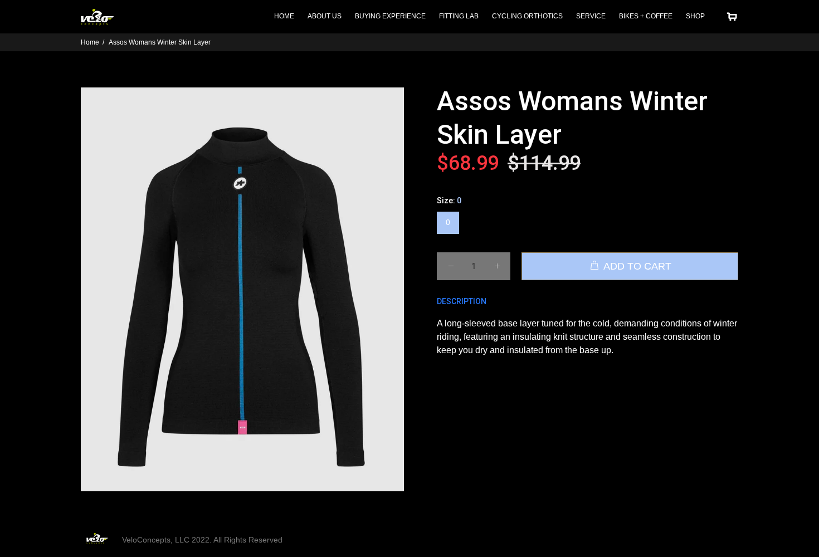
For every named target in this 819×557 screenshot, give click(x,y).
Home (90, 42)
